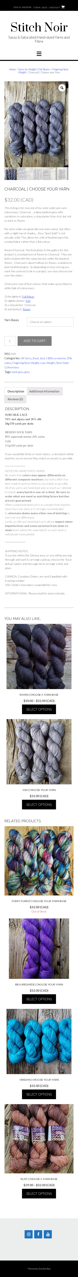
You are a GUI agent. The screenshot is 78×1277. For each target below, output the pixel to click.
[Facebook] (38, 1234)
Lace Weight (47, 363)
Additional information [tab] (44, 391)
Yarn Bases (11, 320)
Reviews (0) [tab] (15, 399)
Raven (26, 309)
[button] (39, 54)
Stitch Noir (39, 28)
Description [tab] (16, 391)
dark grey (17, 372)
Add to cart (35, 341)
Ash (28, 300)
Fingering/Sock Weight (25, 363)
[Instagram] (29, 1234)
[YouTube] (48, 1234)
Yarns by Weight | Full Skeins (34, 69)
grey (27, 372)
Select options (39, 709)
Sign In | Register (22, 7)
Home (12, 69)
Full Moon (28, 296)
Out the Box (44, 1268)
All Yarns (26, 358)
